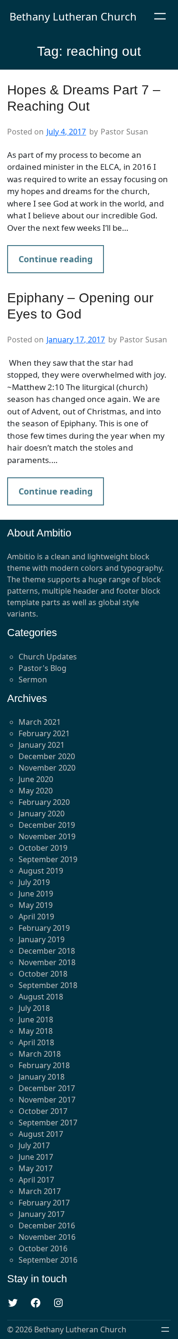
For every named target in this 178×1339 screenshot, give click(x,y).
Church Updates (48, 656)
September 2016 (48, 1260)
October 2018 (43, 973)
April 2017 (36, 1179)
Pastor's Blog (42, 668)
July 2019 (34, 882)
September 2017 (48, 1122)
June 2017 (36, 1157)
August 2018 (41, 996)
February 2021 (44, 733)
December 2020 (47, 756)
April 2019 (36, 916)
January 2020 (42, 813)
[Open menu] (160, 16)
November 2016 (47, 1237)
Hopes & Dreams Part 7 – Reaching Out (83, 97)
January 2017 (42, 1214)
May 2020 (36, 790)
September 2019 (48, 859)
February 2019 (44, 928)
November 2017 (47, 1099)
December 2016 (47, 1225)
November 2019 (47, 836)
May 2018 (36, 1031)
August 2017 (41, 1134)
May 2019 (36, 905)
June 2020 (36, 779)
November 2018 (47, 962)
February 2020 (44, 802)
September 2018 (48, 985)
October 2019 (43, 848)
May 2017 (36, 1168)
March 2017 (40, 1191)
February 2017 (44, 1202)
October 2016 (43, 1248)
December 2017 (47, 1088)
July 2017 (34, 1145)
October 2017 (43, 1111)
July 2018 (34, 1008)
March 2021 (40, 722)
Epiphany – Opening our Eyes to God (80, 305)
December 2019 (47, 825)
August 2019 (41, 870)
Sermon (33, 679)
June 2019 (36, 893)
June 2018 (36, 1019)
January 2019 (42, 939)
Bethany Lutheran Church (73, 16)
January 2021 (42, 745)
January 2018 (42, 1076)
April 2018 (36, 1042)
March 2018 (40, 1054)
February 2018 (44, 1065)
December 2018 (47, 951)
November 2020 (47, 767)
